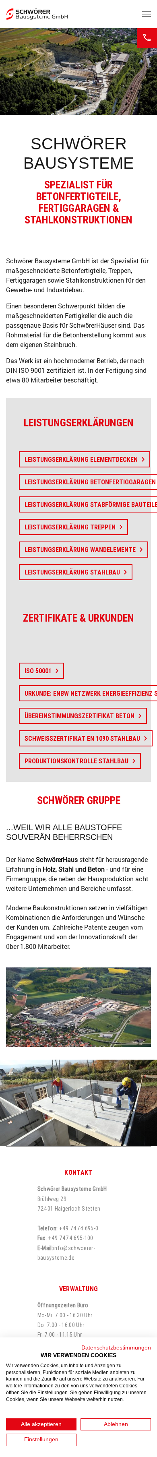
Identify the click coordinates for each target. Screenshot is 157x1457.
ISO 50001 (38, 671)
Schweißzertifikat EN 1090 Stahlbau (82, 738)
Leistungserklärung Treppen (70, 527)
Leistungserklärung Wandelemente (80, 550)
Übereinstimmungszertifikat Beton (79, 716)
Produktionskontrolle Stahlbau (76, 761)
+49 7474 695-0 (79, 1228)
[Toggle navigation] (146, 14)
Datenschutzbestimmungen (116, 1348)
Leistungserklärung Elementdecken (81, 459)
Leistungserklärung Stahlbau (72, 572)
